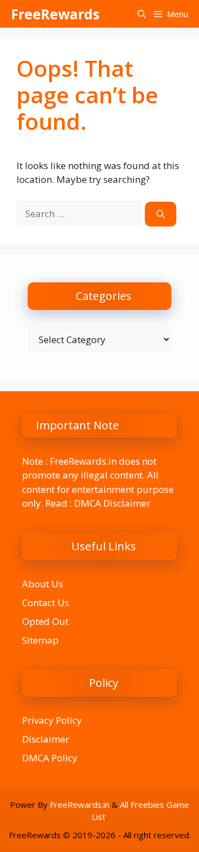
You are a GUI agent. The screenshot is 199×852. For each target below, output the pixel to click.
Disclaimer (45, 739)
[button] (142, 14)
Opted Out (45, 621)
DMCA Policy (49, 757)
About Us (42, 583)
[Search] (160, 214)
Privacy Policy (52, 720)
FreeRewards (55, 13)
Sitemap (40, 640)
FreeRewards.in (79, 804)
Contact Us (45, 602)
